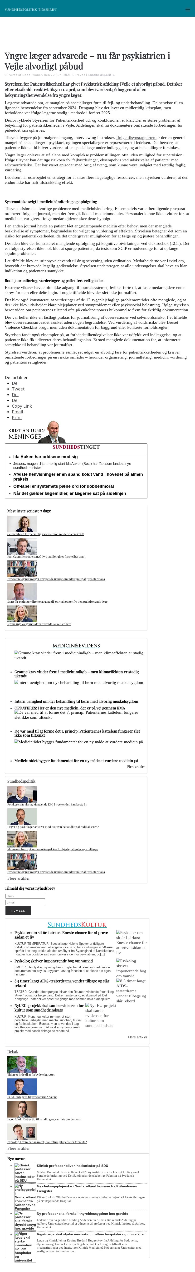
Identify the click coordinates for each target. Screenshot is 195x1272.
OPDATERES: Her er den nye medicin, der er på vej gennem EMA (70, 707)
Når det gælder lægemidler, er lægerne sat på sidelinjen (69, 493)
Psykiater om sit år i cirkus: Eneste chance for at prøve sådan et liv (61, 934)
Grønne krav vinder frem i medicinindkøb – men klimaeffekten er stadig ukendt (77, 673)
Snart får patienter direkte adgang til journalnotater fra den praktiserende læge (57, 601)
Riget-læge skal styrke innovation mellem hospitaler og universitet (91, 1234)
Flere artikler (136, 767)
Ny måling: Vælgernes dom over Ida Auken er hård (39, 624)
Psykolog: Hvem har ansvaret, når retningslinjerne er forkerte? (47, 1142)
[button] (187, 9)
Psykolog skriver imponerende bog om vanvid (54, 960)
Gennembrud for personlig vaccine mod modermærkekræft (45, 534)
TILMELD (18, 910)
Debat (12, 1051)
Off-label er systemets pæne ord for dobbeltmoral (63, 486)
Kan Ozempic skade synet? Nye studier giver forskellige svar (45, 556)
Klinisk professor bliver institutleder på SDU (72, 1166)
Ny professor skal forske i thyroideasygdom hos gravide (82, 1214)
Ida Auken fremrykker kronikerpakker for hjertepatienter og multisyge (52, 849)
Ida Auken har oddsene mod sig (45, 456)
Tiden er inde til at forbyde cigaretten (31, 1074)
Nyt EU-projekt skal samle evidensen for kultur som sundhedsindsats (49, 1007)
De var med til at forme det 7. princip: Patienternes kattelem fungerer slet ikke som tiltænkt (77, 733)
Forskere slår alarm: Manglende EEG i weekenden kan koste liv (47, 804)
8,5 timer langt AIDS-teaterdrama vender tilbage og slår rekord (62, 983)
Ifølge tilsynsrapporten (136, 137)
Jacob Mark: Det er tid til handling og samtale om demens (44, 1119)
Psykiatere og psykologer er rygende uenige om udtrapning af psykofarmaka (56, 579)
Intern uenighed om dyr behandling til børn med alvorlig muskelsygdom (76, 701)
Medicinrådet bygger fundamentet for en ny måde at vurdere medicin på (76, 760)
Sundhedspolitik (101, 75)
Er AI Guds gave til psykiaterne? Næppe (32, 1097)
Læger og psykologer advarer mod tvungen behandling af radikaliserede (53, 827)
